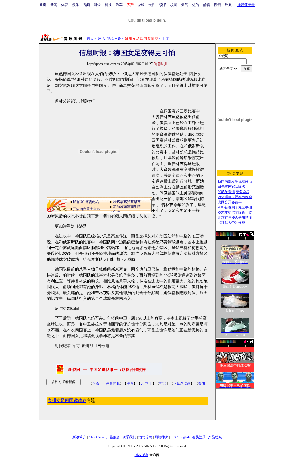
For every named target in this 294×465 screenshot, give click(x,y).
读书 (162, 5)
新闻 (53, 5)
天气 (184, 5)
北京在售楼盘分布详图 (235, 218)
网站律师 (161, 437)
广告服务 (113, 437)
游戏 (141, 5)
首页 (42, 5)
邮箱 (206, 5)
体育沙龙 (113, 384)
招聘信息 (145, 437)
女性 (151, 5)
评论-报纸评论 (109, 38)
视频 (86, 5)
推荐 (130, 384)
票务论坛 (242, 192)
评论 (95, 384)
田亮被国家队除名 (231, 187)
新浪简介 (79, 437)
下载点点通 (181, 384)
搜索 (217, 5)
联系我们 (129, 437)
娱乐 (75, 5)
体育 (64, 5)
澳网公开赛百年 (230, 202)
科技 (108, 5)
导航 (228, 5)
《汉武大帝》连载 (231, 223)
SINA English (180, 437)
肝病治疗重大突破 (86, 209)
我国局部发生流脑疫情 (235, 181)
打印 (162, 384)
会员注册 (199, 437)
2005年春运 (226, 192)
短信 (195, 5)
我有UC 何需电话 (86, 202)
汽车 (119, 5)
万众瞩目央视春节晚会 (235, 197)
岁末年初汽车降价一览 (235, 212)
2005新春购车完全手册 (235, 207)
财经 (97, 5)
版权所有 (141, 455)
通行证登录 (246, 5)
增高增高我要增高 (127, 202)
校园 (173, 5)
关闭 (201, 384)
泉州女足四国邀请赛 (67, 400)
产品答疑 (215, 437)
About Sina (96, 437)
